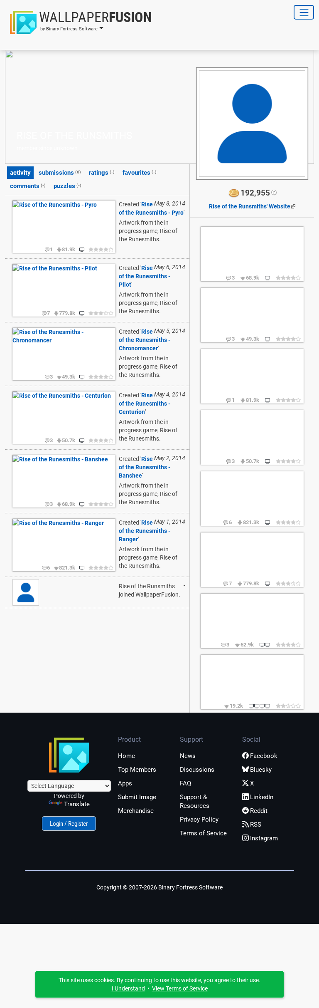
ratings (102, 172)
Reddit (258, 811)
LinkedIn (261, 797)
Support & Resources (194, 801)
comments (28, 186)
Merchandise (136, 811)
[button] (78, 22)
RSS (255, 824)
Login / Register (69, 823)
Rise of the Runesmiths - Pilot (144, 276)
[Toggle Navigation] (304, 12)
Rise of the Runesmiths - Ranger (144, 530)
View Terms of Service (180, 988)
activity (20, 172)
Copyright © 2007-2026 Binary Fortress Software (159, 887)
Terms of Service (203, 833)
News (188, 756)
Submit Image (137, 797)
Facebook (263, 756)
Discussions (197, 769)
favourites (140, 172)
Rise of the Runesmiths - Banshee (144, 467)
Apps (125, 783)
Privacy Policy (199, 819)
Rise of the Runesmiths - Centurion (144, 403)
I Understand (128, 988)
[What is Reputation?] (273, 193)
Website (249, 206)
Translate (77, 804)
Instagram (264, 838)
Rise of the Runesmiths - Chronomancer (144, 340)
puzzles (67, 186)
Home (126, 756)
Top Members (137, 769)
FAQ (185, 783)
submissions (60, 172)
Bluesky (261, 769)
